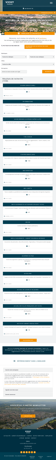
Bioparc (27, 438)
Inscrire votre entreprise (11, 370)
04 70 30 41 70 (29, 8)
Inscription (28, 416)
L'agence (29, 435)
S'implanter (48, 435)
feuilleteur (42, 38)
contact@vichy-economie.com (28, 443)
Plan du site (41, 457)
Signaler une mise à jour (11, 390)
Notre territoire (38, 435)
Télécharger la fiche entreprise (41, 377)
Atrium (22, 438)
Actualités (7, 435)
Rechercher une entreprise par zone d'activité (37, 47)
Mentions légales (32, 457)
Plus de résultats (28, 340)
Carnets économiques (18, 435)
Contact (33, 438)
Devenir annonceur (10, 394)
